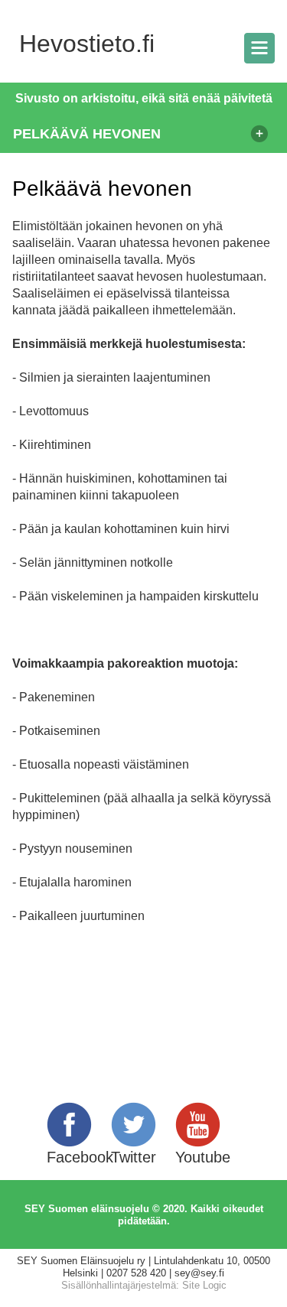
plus (259, 133)
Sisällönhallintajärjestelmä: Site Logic (144, 1285)
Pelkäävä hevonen (87, 133)
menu (259, 48)
